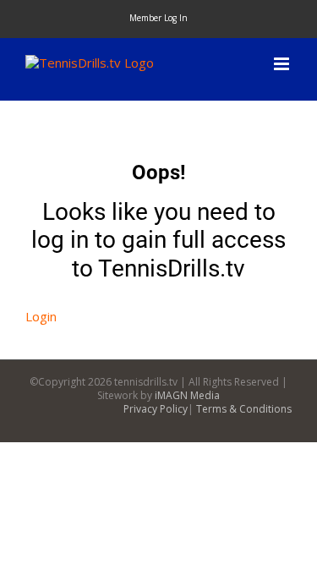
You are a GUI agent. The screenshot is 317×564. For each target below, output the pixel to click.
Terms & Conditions (244, 409)
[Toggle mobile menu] (283, 64)
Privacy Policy (155, 409)
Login (41, 316)
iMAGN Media (187, 395)
